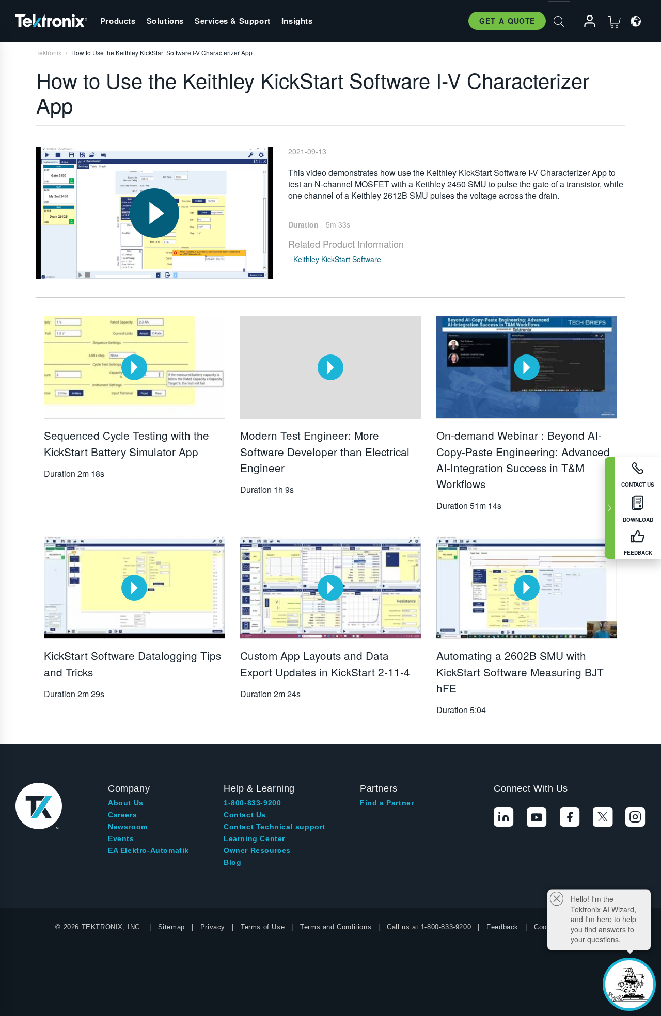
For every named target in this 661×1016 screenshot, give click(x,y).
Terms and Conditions (335, 927)
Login (585, 21)
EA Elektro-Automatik (148, 850)
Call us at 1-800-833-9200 (429, 927)
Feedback (502, 927)
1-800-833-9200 (252, 803)
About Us (126, 803)
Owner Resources (257, 850)
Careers (122, 815)
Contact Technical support (274, 827)
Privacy (212, 927)
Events (121, 838)
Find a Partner (387, 803)
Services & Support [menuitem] (233, 20)
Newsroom (128, 827)
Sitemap (171, 927)
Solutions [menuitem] (165, 20)
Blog (232, 862)
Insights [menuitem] (297, 20)
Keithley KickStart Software (337, 259)
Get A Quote (507, 20)
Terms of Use (263, 927)
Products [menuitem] (118, 20)
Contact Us (245, 815)
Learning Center (254, 838)
